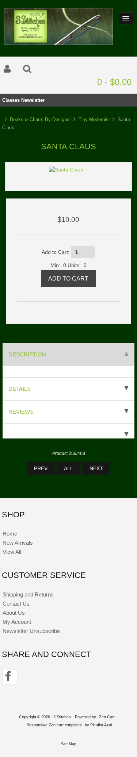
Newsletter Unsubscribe (31, 631)
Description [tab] (27, 354)
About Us (14, 613)
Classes (11, 100)
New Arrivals (18, 543)
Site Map (68, 744)
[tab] (68, 431)
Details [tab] (19, 389)
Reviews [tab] (21, 412)
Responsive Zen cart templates (54, 725)
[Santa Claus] (66, 170)
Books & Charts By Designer (40, 119)
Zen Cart (107, 717)
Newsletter (33, 100)
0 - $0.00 (114, 82)
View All (12, 552)
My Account (17, 622)
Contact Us (16, 603)
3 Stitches (62, 717)
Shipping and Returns (28, 594)
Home (10, 533)
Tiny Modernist (94, 119)
